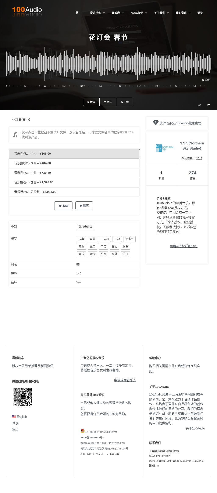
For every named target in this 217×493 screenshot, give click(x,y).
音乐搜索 (95, 12)
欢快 (92, 254)
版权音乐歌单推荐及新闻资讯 (32, 366)
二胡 (117, 238)
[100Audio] (27, 13)
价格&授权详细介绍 (184, 246)
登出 (15, 429)
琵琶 (114, 254)
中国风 (105, 238)
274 (192, 172)
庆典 (81, 238)
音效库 (116, 12)
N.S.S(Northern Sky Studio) (192, 145)
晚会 (125, 246)
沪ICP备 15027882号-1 (92, 437)
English (21, 416)
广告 (103, 246)
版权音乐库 (85, 226)
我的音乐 (181, 12)
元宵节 (129, 238)
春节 (92, 238)
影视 (114, 246)
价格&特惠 (137, 12)
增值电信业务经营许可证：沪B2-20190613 (103, 443)
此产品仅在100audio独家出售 (180, 123)
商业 (81, 246)
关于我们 (159, 12)
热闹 (103, 254)
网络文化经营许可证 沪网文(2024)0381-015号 (104, 448)
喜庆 (92, 246)
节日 (125, 254)
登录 (200, 12)
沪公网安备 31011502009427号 (101, 432)
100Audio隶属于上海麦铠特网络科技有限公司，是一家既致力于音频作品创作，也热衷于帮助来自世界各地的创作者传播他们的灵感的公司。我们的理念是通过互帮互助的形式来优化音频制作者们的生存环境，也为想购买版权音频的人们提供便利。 (176, 409)
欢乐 (81, 254)
